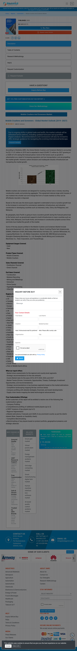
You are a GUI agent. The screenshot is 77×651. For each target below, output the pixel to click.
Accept (8, 646)
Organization (19, 334)
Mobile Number (43, 324)
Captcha (17, 342)
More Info (16, 646)
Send (21, 358)
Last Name (42, 315)
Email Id (17, 324)
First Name (18, 315)
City (40, 334)
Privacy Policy (41, 354)
